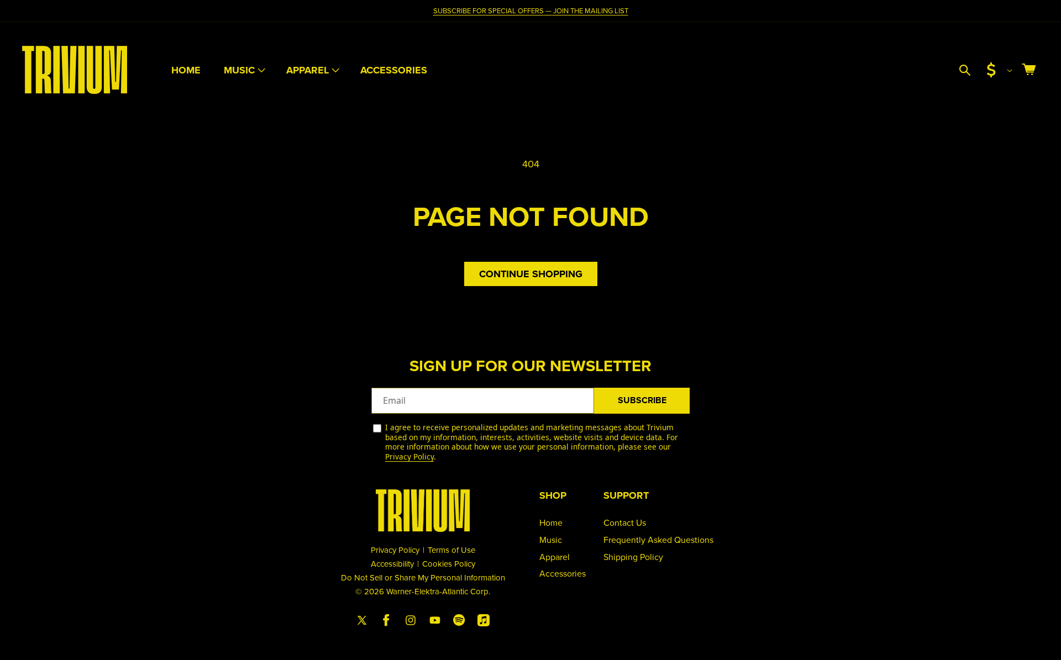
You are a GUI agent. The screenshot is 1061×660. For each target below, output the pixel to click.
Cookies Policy (448, 563)
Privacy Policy (409, 456)
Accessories (562, 573)
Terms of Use (451, 550)
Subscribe (642, 400)
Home (551, 522)
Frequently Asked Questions (658, 540)
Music (239, 70)
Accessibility (392, 563)
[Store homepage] (423, 510)
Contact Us (624, 522)
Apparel (307, 70)
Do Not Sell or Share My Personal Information (423, 577)
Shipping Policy (633, 557)
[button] (243, 70)
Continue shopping (530, 274)
